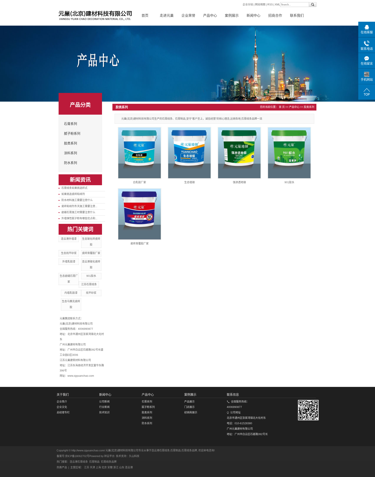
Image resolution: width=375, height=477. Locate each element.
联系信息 (233, 394)
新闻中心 (253, 15)
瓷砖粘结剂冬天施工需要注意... (79, 206)
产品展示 (189, 401)
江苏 (86, 467)
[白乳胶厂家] (139, 153)
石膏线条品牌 (189, 450)
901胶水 (91, 275)
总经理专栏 (63, 412)
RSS (270, 4)
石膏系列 (70, 123)
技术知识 (104, 412)
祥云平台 (109, 456)
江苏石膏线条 (89, 284)
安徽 (110, 467)
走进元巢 (167, 15)
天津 (92, 467)
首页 (144, 15)
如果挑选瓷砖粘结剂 (73, 194)
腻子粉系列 (72, 133)
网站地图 (260, 4)
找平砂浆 (91, 292)
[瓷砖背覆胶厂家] (139, 214)
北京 (104, 467)
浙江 (115, 467)
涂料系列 (70, 153)
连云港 (129, 467)
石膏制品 (175, 450)
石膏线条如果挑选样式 (74, 188)
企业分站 (248, 4)
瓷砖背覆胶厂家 (91, 253)
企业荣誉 (188, 15)
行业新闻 (104, 407)
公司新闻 (104, 401)
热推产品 (62, 467)
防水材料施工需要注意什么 (77, 200)
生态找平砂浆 (69, 253)
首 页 (282, 107)
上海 (98, 467)
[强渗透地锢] (239, 153)
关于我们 (63, 394)
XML (277, 4)
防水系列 (70, 163)
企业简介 (62, 401)
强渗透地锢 (239, 182)
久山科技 (134, 456)
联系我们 (297, 15)
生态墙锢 (189, 182)
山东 (121, 467)
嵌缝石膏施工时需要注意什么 (78, 212)
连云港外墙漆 (69, 238)
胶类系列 (70, 143)
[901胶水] (289, 153)
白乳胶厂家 (139, 182)
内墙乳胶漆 (70, 292)
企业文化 (62, 407)
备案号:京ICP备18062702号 (73, 456)
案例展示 (232, 15)
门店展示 (189, 407)
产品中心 (210, 15)
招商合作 (275, 15)
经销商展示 (190, 412)
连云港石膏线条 (160, 450)
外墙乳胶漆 (68, 261)
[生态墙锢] (189, 153)
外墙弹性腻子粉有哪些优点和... (79, 218)
